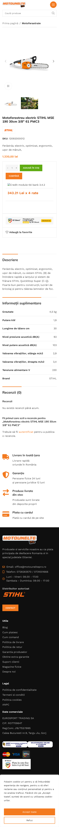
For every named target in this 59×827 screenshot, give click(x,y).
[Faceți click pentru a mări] (8, 86)
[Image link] (19, 539)
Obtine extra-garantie (15, 656)
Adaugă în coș (31, 168)
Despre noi (9, 671)
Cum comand (10, 637)
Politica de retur (12, 647)
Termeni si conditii (13, 694)
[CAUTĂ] (53, 13)
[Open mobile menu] (53, 5)
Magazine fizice (11, 666)
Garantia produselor (14, 652)
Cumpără (14, 176)
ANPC (5, 704)
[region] (29, 801)
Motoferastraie (31, 23)
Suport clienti (10, 661)
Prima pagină (10, 23)
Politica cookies (12, 699)
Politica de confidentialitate (19, 689)
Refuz (29, 820)
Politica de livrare (13, 642)
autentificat (26, 431)
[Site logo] (14, 4)
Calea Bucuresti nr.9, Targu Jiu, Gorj (24, 733)
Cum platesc (10, 632)
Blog (5, 627)
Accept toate (29, 812)
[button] (5, 61)
